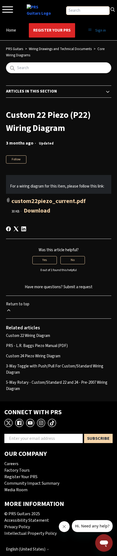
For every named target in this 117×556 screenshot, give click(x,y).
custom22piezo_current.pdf (48, 201)
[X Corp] (16, 228)
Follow (16, 159)
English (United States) (26, 549)
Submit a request (78, 287)
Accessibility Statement (26, 520)
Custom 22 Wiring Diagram (28, 336)
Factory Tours (17, 470)
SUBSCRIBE (98, 438)
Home (11, 30)
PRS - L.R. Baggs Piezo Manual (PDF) (37, 346)
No (73, 260)
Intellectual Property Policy (30, 533)
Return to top (17, 304)
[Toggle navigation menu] (90, 30)
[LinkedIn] (23, 228)
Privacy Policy (17, 527)
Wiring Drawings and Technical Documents (60, 49)
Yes (44, 260)
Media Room (15, 490)
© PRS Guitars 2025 (22, 514)
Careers (11, 464)
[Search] (112, 9)
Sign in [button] (100, 30)
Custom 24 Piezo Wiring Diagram (33, 356)
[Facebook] (8, 228)
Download (37, 210)
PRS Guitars (14, 49)
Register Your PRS (52, 30)
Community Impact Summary (31, 483)
